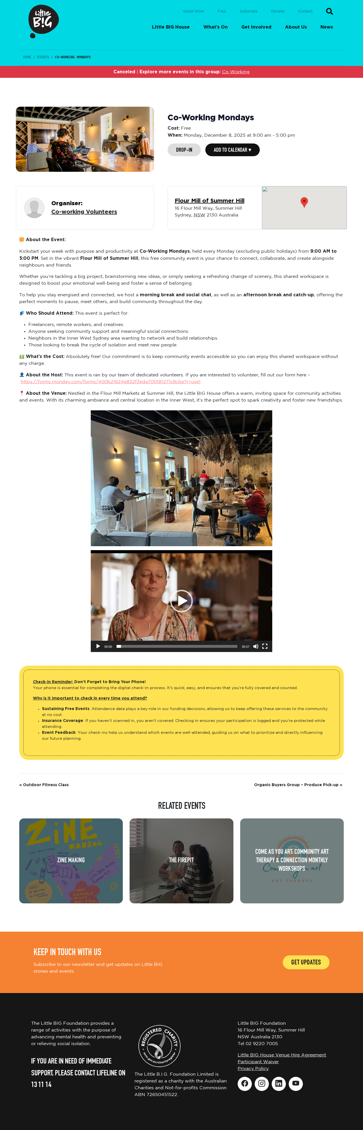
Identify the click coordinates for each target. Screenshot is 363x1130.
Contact (305, 11)
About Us (296, 27)
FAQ (222, 11)
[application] (181, 601)
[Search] (329, 11)
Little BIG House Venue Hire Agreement (282, 1055)
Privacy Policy (253, 1069)
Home (27, 57)
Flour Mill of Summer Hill (209, 201)
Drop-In (184, 150)
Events (43, 57)
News (326, 27)
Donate (277, 11)
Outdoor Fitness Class (44, 785)
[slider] (177, 646)
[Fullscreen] (265, 646)
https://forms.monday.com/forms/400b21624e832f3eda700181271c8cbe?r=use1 (111, 382)
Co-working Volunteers (84, 212)
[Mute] (256, 646)
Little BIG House (171, 27)
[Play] (98, 646)
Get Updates (306, 963)
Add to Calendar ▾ (232, 150)
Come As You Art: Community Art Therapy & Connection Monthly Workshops (292, 861)
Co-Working (236, 72)
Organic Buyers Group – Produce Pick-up (298, 785)
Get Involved (256, 27)
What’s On (215, 27)
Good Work (193, 11)
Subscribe (249, 11)
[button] (181, 601)
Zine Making (71, 860)
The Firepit (181, 860)
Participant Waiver (258, 1062)
